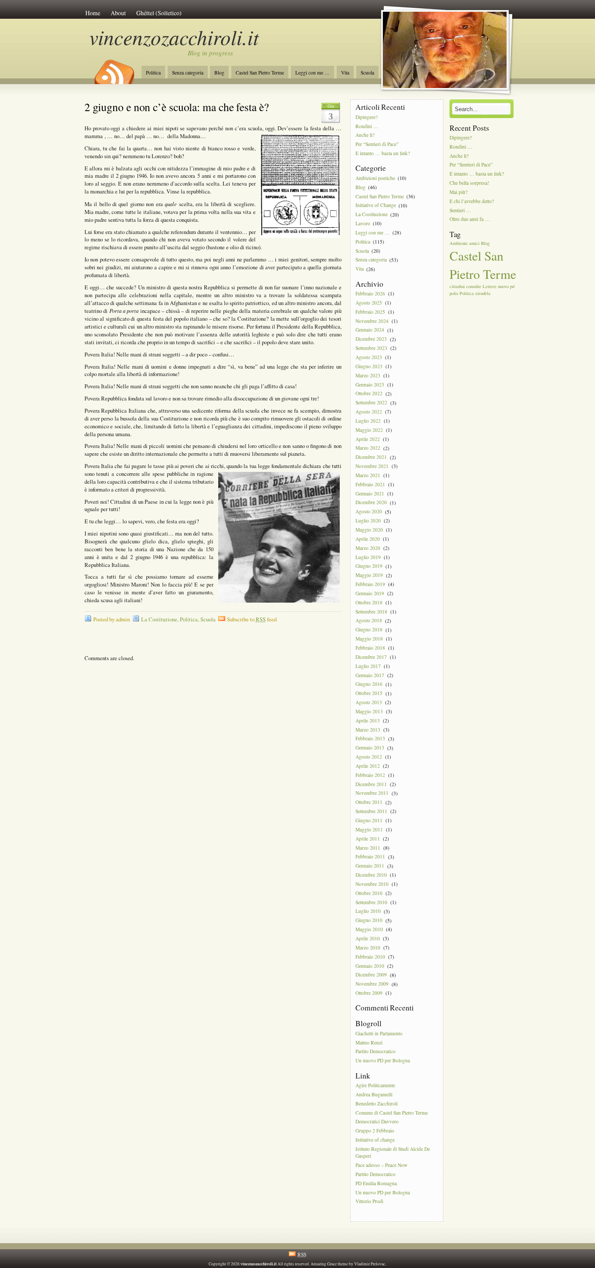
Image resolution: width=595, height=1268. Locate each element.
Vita (345, 72)
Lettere (490, 286)
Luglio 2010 (368, 911)
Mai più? (458, 192)
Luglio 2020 (368, 520)
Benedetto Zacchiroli (376, 1103)
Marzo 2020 (367, 548)
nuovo (503, 286)
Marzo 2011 (367, 847)
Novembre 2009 (372, 984)
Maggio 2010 (369, 929)
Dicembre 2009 (371, 975)
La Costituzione (159, 619)
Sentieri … (460, 210)
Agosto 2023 (368, 357)
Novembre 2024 (372, 321)
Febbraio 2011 (370, 857)
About (118, 13)
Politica (153, 72)
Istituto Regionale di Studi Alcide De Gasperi (392, 1152)
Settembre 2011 (371, 811)
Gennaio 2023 (369, 384)
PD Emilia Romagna (376, 1183)
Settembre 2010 (371, 902)
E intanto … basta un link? (382, 153)
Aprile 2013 (367, 720)
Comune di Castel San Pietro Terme (391, 1112)
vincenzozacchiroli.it (174, 37)
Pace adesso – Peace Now (381, 1165)
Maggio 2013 (369, 711)
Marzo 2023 (367, 375)
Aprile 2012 (367, 766)
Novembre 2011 (372, 793)
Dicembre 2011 (371, 784)
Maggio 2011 (369, 829)
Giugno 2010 (368, 920)
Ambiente (459, 243)
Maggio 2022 (369, 430)
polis (454, 293)
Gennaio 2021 (369, 493)
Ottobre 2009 (368, 993)
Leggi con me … (312, 72)
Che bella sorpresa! (469, 183)
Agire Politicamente (375, 1085)
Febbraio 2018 (370, 647)
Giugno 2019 (368, 566)
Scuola (367, 72)
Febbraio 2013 (370, 739)
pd (512, 286)
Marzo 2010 (367, 947)
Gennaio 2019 (369, 593)
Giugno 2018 (368, 630)
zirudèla (482, 293)
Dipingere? (366, 117)
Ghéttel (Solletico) (159, 13)
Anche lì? (365, 135)
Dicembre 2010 (371, 874)
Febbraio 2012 (370, 775)
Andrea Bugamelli (373, 1094)
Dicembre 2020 (371, 502)
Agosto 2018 (368, 620)
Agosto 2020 (368, 512)
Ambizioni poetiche (375, 178)
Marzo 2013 (367, 729)
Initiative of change (375, 1139)
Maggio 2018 (369, 638)
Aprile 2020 (367, 539)
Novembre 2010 (372, 884)
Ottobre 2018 (368, 602)
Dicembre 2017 (371, 657)
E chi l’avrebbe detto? (472, 201)
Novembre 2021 (372, 466)
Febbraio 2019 (370, 584)
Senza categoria (187, 72)
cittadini (457, 286)
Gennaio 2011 (369, 866)
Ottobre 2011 (368, 802)
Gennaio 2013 (369, 748)
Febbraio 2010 (370, 956)
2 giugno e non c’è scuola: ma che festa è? (177, 106)
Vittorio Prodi (369, 1201)
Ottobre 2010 (368, 893)
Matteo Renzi (368, 1042)
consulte (473, 286)
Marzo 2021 (367, 475)
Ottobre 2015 (368, 693)
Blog (219, 72)
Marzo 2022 (367, 448)
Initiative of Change (375, 205)
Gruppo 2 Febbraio (374, 1131)
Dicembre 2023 (371, 339)
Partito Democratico (375, 1051)
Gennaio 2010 (369, 966)
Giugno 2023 (368, 366)
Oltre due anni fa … (470, 219)
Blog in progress (210, 52)
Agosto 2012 (368, 756)
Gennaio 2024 (369, 330)
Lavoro (362, 223)
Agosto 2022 (368, 411)
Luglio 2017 (368, 666)
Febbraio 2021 (370, 484)
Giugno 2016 (368, 684)
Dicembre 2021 (371, 457)
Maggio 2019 (369, 575)
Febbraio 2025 (370, 312)
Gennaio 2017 (369, 675)
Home (92, 13)
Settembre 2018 (371, 611)
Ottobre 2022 (368, 393)
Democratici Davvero (377, 1122)
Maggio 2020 (369, 529)
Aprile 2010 (367, 938)
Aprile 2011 (367, 838)
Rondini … (367, 126)
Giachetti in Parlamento (378, 1033)
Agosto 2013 (368, 702)
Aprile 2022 (367, 439)
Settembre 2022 (371, 403)
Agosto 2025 (368, 302)
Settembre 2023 (371, 348)
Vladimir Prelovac (369, 1264)
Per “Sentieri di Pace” (377, 144)
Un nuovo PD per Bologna (382, 1061)
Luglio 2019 (368, 557)
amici (474, 243)
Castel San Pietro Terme (260, 72)
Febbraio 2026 (370, 293)
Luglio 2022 (368, 420)
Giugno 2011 (368, 820)
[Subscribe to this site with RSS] (114, 69)
